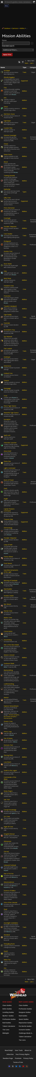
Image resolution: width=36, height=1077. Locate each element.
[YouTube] (23, 1066)
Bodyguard (7, 241)
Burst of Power (9, 480)
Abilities (22, 28)
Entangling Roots (9, 944)
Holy (5, 271)
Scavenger (7, 218)
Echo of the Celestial (10, 902)
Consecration (8, 631)
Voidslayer (7, 357)
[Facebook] (19, 1066)
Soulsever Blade (9, 663)
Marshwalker (8, 589)
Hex (5, 968)
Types (24, 192)
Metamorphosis (9, 882)
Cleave (6, 144)
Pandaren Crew (9, 286)
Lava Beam (7, 762)
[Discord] (9, 1066)
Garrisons (15, 28)
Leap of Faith (8, 545)
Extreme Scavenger (10, 135)
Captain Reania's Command (9, 510)
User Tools (19, 1050)
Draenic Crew (8, 721)
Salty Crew (7, 198)
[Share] (34, 2)
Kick (5, 98)
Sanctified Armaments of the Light (11, 571)
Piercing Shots (8, 755)
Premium (18, 1058)
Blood (6, 162)
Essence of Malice (10, 891)
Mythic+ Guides (8, 1016)
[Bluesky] (16, 1066)
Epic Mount (7, 604)
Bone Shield (8, 264)
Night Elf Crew (8, 827)
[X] (12, 1066)
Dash (5, 488)
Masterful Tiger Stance (11, 413)
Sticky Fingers (8, 791)
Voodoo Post (8, 251)
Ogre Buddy (8, 315)
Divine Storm (8, 154)
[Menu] (2, 2)
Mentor (6, 697)
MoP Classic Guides (26, 1002)
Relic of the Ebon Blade (11, 645)
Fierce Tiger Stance (10, 406)
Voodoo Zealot (9, 596)
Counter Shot (8, 128)
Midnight (5, 1033)
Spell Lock (7, 435)
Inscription (7, 419)
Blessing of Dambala (10, 580)
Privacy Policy (28, 1058)
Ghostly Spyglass (9, 77)
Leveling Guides (8, 1012)
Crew (24, 289)
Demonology (8, 528)
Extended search (8, 46)
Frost (5, 396)
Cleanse (6, 380)
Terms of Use (18, 1062)
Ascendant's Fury (9, 330)
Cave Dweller (8, 234)
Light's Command (9, 468)
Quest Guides (23, 1019)
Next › (27, 63)
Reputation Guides (25, 1023)
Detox (6, 107)
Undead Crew (8, 373)
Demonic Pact (8, 745)
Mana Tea (7, 960)
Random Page (8, 1058)
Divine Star (7, 461)
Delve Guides (7, 1009)
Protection (7, 296)
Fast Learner (8, 348)
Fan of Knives (8, 738)
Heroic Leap (8, 732)
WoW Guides (7, 1002)
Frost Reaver (8, 563)
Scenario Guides (24, 1030)
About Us (28, 1050)
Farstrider (7, 323)
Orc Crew (7, 816)
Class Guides (7, 1005)
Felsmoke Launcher (10, 443)
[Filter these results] (22, 62)
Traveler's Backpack (10, 306)
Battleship (7, 189)
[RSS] (26, 1066)
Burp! (5, 909)
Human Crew (8, 611)
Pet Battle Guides (25, 1026)
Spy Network (8, 337)
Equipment (24, 81)
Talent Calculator (8, 1026)
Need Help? (9, 1050)
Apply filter (7, 55)
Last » (32, 63)
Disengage (7, 388)
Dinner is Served (9, 655)
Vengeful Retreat (9, 834)
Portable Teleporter (10, 227)
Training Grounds (9, 176)
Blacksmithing (8, 670)
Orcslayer (7, 71)
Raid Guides (6, 1023)
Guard (6, 951)
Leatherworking (9, 684)
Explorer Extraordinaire (11, 706)
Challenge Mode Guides (26, 1033)
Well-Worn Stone (9, 114)
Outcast (6, 851)
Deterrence (7, 366)
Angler (6, 499)
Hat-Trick (7, 800)
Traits (24, 72)
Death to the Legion (10, 770)
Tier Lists (5, 1030)
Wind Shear (7, 278)
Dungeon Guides (25, 1012)
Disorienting (8, 640)
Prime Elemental (9, 208)
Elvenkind (7, 935)
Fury (5, 87)
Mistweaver (7, 841)
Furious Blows (8, 557)
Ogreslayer (7, 121)
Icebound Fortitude (10, 865)
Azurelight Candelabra (11, 923)
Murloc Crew (8, 618)
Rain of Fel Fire (9, 874)
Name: (4, 40)
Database (7, 28)
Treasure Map (8, 519)
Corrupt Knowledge (10, 810)
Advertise (10, 1054)
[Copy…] (19, 62)
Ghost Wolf (7, 451)
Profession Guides (9, 1019)
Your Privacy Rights (23, 1054)
